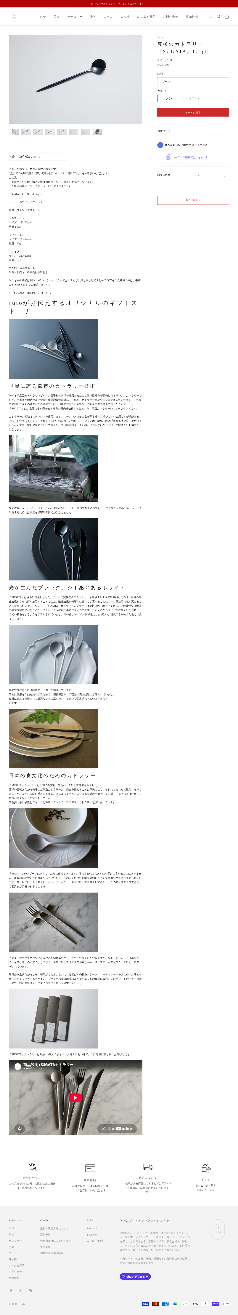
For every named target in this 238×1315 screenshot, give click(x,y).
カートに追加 (193, 112)
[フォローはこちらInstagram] (30, 1291)
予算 (93, 16)
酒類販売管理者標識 (52, 1253)
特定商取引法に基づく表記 (55, 1240)
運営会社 (45, 1234)
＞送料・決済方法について (24, 156)
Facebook (92, 1234)
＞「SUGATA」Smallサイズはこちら (30, 292)
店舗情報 (192, 16)
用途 (57, 16)
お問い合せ (170, 16)
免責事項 (45, 1247)
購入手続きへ (193, 200)
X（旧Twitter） (95, 1240)
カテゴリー (75, 16)
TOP (43, 16)
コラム (108, 16)
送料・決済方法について (54, 1228)
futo (160, 37)
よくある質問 (146, 16)
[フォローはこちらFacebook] (11, 1291)
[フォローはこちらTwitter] (20, 1291)
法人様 (125, 16)
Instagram (92, 1228)
